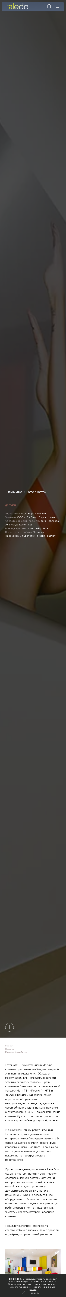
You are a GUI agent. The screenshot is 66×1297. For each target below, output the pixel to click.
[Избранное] (49, 7)
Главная (9, 1046)
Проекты (9, 1049)
